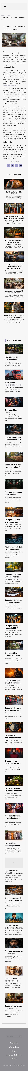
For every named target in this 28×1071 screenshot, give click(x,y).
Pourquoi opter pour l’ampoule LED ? (13, 627)
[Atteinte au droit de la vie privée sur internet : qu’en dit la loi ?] (14, 539)
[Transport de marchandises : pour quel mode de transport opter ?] (14, 374)
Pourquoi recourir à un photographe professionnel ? (14, 953)
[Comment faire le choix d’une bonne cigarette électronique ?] (14, 208)
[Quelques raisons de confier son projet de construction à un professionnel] (14, 890)
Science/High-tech (14, 1054)
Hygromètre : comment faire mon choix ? (13, 738)
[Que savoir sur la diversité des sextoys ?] (14, 862)
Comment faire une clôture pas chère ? (13, 466)
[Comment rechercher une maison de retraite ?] (14, 998)
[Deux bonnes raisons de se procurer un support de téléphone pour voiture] (14, 256)
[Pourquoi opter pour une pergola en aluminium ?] (14, 349)
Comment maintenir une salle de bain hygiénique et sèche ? (14, 577)
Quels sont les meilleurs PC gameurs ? (11, 412)
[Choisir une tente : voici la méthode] (14, 184)
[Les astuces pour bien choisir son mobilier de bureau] (14, 283)
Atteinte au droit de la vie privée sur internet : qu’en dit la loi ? (14, 549)
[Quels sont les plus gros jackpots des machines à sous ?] (14, 808)
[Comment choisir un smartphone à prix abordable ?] (14, 700)
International (14, 1047)
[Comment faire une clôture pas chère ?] (14, 457)
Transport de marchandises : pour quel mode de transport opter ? (13, 386)
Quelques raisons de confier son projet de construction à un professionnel (13, 901)
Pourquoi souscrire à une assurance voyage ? (13, 522)
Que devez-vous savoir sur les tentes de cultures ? (14, 241)
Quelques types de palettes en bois (12, 979)
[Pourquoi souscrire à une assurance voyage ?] (14, 511)
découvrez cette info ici (9, 85)
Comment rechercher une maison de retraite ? (13, 1008)
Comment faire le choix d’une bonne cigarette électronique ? (14, 217)
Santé (14, 1051)
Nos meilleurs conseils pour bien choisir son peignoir (13, 845)
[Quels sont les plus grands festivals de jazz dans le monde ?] (14, 672)
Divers (8, 15)
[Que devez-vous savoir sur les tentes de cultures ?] (14, 232)
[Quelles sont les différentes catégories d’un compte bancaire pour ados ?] (14, 917)
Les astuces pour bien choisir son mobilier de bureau (14, 292)
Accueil (3, 15)
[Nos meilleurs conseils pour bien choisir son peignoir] (14, 835)
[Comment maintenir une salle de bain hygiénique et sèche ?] (14, 566)
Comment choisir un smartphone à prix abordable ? (13, 710)
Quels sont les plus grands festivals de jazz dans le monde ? (13, 683)
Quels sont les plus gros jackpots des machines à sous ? (12, 818)
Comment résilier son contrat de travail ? (13, 601)
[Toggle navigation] (4, 6)
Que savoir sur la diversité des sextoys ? (13, 873)
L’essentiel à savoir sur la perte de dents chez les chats (14, 316)
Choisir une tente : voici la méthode (14, 193)
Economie (14, 1043)
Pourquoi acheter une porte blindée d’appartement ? (13, 494)
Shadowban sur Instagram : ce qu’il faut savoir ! (12, 763)
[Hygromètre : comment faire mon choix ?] (14, 727)
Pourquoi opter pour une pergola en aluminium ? (13, 359)
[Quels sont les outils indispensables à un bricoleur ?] (14, 429)
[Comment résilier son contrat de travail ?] (14, 592)
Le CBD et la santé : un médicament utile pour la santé (13, 791)
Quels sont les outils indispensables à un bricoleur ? (13, 440)
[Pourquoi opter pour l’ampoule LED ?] (14, 617)
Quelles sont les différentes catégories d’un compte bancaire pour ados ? (14, 929)
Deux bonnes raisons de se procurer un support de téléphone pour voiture (14, 266)
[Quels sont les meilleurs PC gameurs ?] (14, 402)
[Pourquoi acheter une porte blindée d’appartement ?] (14, 484)
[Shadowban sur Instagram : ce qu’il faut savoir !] (14, 753)
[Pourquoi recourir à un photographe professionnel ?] (14, 943)
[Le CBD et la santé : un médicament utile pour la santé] (14, 780)
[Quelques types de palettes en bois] (14, 970)
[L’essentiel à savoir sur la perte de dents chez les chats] (14, 307)
